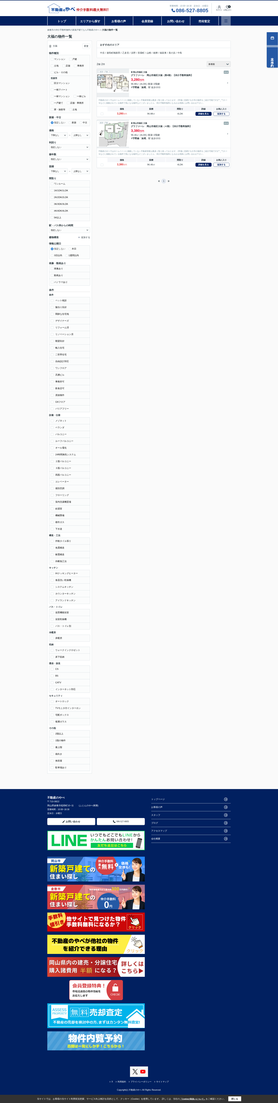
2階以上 (59, 733)
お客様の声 (118, 21)
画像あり (58, 268)
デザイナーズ (62, 320)
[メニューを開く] (226, 21)
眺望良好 (59, 341)
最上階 (58, 747)
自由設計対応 (62, 361)
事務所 (80, 65)
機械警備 (59, 515)
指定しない (59, 122)
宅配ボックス (62, 715)
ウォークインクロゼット (67, 650)
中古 (85, 122)
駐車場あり (61, 767)
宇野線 (136, 87)
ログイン (219, 10)
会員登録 (147, 21)
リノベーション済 (64, 334)
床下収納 (59, 657)
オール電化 (61, 447)
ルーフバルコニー (64, 441)
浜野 (133, 53)
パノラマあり (61, 282)
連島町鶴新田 (113, 53)
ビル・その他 (61, 72)
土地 (56, 65)
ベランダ (59, 427)
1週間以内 (74, 255)
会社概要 (155, 838)
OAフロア (60, 402)
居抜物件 (59, 395)
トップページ (158, 799)
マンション (59, 59)
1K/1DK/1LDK (61, 190)
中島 (179, 53)
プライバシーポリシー (141, 1081)
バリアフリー (62, 408)
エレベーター (62, 481)
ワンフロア (61, 368)
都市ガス (59, 522)
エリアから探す (90, 21)
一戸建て (58, 103)
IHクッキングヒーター (66, 573)
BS (56, 675)
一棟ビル (81, 96)
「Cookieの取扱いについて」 (193, 1099)
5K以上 (57, 217)
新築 (74, 122)
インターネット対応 (65, 689)
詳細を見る (203, 114)
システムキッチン (64, 587)
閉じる (234, 1099)
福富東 (163, 53)
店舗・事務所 (77, 103)
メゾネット (61, 420)
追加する (221, 114)
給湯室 (58, 508)
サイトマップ (162, 1081)
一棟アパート (61, 89)
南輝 (155, 53)
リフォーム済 (62, 327)
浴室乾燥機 (61, 619)
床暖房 (58, 638)
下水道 (58, 529)
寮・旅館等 (59, 109)
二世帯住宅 (61, 354)
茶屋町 (141, 53)
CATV (58, 682)
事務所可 (59, 381)
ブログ (154, 823)
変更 (86, 46)
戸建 (74, 59)
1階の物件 (60, 740)
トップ (61, 21)
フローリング (62, 495)
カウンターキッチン (65, 593)
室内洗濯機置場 (63, 502)
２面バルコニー (63, 461)
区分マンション (62, 83)
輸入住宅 (59, 347)
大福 (145, 72)
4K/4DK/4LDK (61, 210)
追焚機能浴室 (62, 612)
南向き (58, 754)
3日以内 (58, 255)
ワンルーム (59, 183)
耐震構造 (59, 554)
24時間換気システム (65, 454)
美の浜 (172, 53)
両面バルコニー (63, 474)
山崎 (149, 53)
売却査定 (204, 21)
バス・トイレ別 (63, 626)
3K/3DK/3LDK (61, 204)
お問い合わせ (176, 21)
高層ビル (59, 375)
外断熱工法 (61, 561)
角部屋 (58, 760)
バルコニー (61, 434)
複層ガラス (61, 721)
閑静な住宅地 (62, 314)
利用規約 (122, 1081)
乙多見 (125, 53)
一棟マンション (62, 96)
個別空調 (59, 488)
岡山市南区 (138, 72)
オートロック (62, 701)
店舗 (68, 65)
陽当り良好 (61, 307)
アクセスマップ (159, 830)
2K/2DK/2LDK (61, 197)
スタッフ (155, 815)
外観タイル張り (63, 541)
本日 (74, 248)
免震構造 (59, 547)
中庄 (102, 53)
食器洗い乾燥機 (63, 580)
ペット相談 (61, 300)
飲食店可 (59, 388)
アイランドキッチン (65, 600)
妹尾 (144, 87)
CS (56, 669)
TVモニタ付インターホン (68, 708)
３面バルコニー (63, 468)
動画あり (58, 275)
